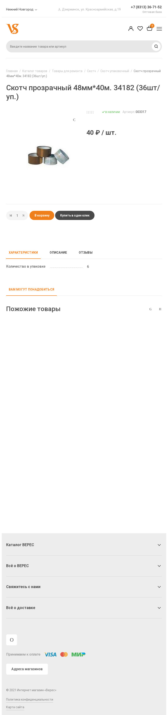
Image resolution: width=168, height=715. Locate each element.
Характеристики (23, 252)
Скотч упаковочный (114, 71)
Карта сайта (15, 707)
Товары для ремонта (67, 71)
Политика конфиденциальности (29, 699)
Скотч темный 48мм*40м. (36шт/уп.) (27, 469)
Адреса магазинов (27, 669)
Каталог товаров (34, 71)
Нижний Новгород (19, 9)
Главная (12, 71)
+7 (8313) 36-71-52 (146, 7)
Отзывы (85, 252)
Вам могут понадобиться (31, 289)
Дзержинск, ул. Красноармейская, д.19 (91, 9)
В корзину (42, 215)
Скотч (91, 71)
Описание (58, 252)
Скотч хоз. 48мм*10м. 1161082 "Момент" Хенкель (31, 381)
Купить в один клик (74, 215)
